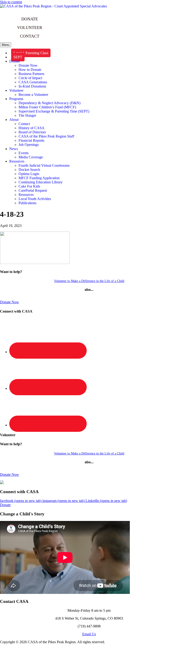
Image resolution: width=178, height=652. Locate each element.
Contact (24, 124)
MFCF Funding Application (39, 178)
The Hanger (27, 115)
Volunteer (16, 90)
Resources (16, 161)
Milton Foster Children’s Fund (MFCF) (47, 107)
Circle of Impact (30, 78)
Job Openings (29, 145)
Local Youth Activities (35, 199)
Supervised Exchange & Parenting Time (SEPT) (54, 111)
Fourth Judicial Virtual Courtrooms (44, 165)
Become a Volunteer (33, 95)
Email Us (89, 634)
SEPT (17, 57)
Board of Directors (32, 132)
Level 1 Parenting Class (30, 53)
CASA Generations (33, 82)
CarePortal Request (33, 190)
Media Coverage (31, 157)
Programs (16, 99)
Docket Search (29, 170)
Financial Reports (31, 140)
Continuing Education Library (41, 182)
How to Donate (30, 70)
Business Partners (31, 74)
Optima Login (29, 174)
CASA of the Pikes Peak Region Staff (46, 136)
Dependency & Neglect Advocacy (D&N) (49, 103)
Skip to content (11, 2)
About (14, 120)
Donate (14, 61)
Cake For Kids (29, 186)
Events (24, 153)
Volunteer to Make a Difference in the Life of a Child (89, 281)
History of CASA (31, 128)
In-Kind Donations (32, 86)
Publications (27, 203)
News (13, 149)
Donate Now (28, 65)
